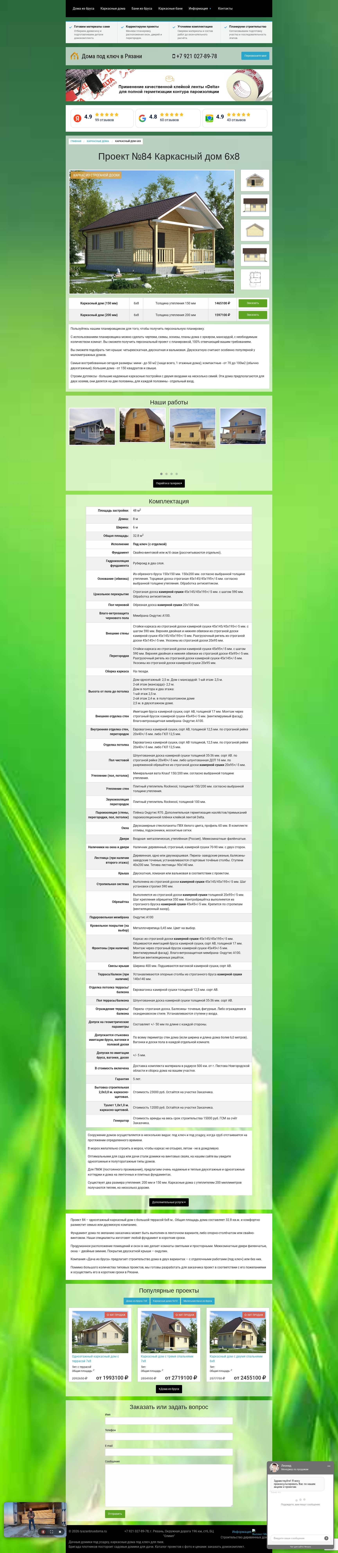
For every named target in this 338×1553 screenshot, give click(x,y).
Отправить (115, 1513)
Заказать (253, 303)
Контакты (225, 8)
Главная (76, 141)
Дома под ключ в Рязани (111, 56)
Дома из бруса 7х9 (136, 1301)
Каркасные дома (113, 8)
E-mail (108, 1445)
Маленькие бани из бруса (197, 1301)
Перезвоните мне (255, 55)
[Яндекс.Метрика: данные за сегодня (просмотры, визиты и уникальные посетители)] (260, 1532)
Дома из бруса (83, 8)
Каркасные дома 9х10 (165, 1301)
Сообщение (112, 1461)
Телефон (110, 1430)
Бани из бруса (142, 8)
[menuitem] (83, 8)
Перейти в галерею (168, 483)
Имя (108, 1414)
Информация (198, 8)
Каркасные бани (170, 8)
